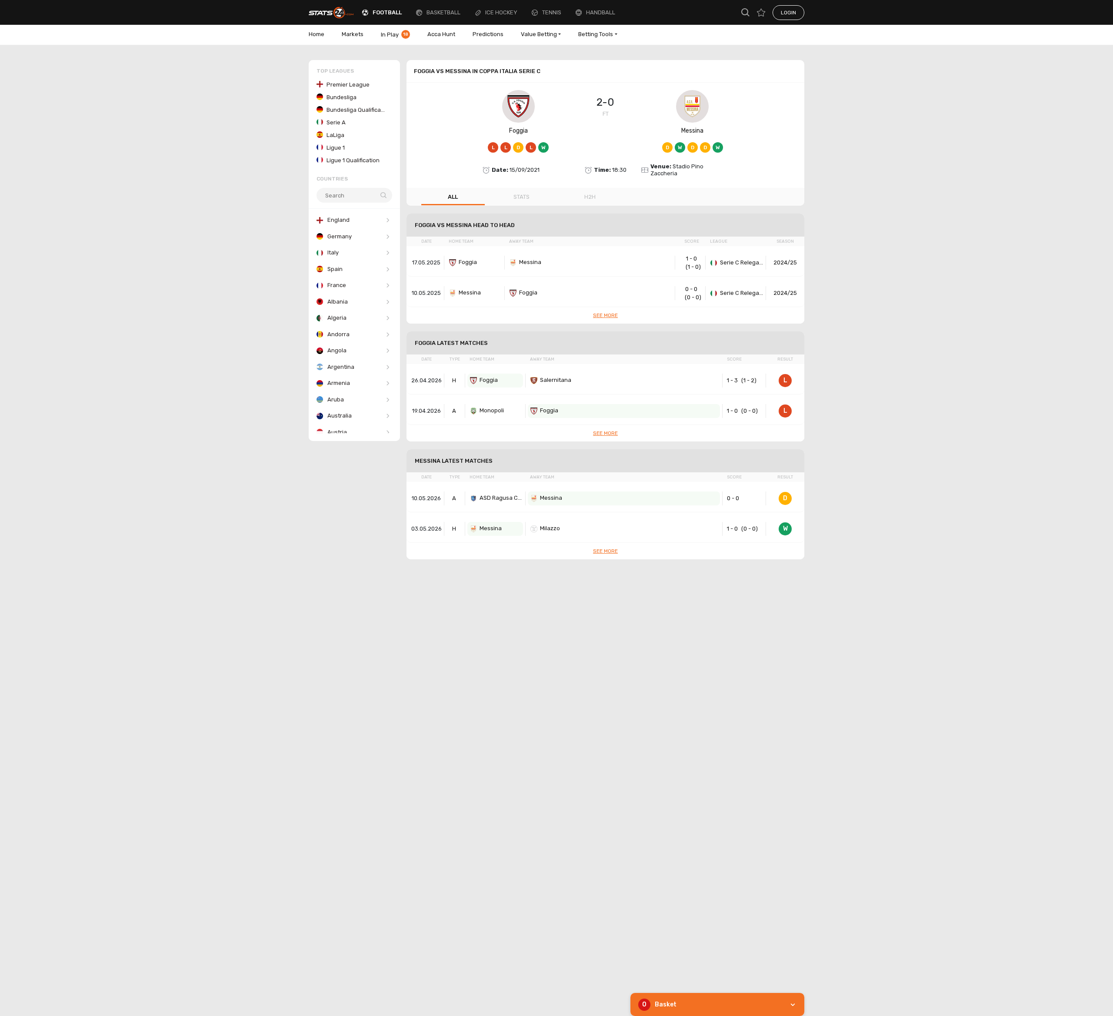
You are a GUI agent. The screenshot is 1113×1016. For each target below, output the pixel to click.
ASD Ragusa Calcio (501, 498)
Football (387, 12)
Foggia (518, 130)
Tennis (551, 12)
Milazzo (550, 528)
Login (788, 13)
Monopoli (492, 410)
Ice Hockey (501, 12)
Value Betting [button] (539, 34)
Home (316, 34)
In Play (394, 34)
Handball (600, 12)
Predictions (488, 34)
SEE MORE (605, 315)
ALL (453, 197)
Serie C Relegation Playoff (741, 262)
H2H (590, 197)
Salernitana (555, 380)
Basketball (443, 12)
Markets (352, 34)
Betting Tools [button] (595, 34)
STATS (521, 197)
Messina (692, 130)
